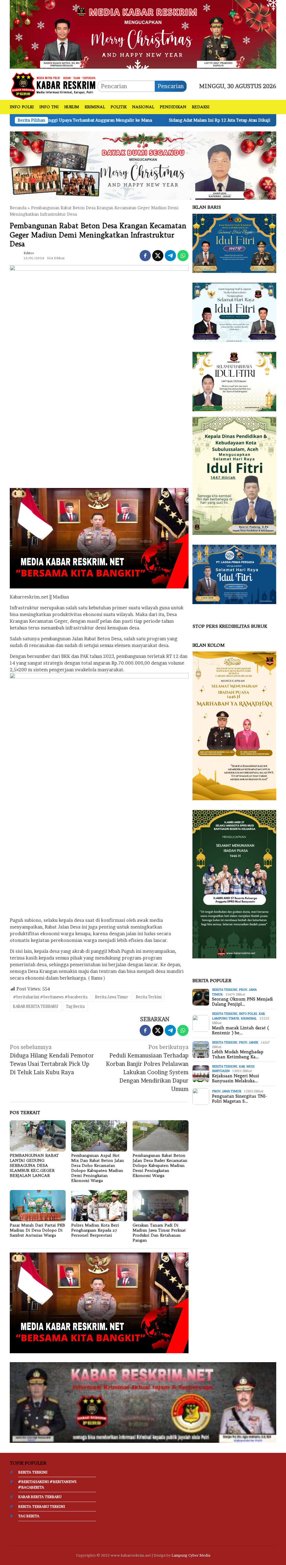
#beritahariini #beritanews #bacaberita (50, 996)
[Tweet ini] (157, 255)
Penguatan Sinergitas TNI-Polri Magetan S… (239, 1099)
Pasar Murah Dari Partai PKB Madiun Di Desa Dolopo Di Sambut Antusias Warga (37, 1230)
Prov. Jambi (248, 1042)
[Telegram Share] (170, 255)
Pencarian (171, 86)
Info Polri (248, 1014)
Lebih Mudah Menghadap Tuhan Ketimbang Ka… (237, 1054)
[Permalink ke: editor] (15, 255)
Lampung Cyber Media (190, 1555)
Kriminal (249, 1018)
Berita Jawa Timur (111, 996)
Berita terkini (224, 990)
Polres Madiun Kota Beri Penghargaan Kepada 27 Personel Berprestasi (95, 1230)
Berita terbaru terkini (41, 1506)
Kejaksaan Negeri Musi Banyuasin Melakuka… (235, 1078)
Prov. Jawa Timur (226, 1091)
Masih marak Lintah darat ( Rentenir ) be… (240, 1030)
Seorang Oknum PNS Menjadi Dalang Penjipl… (242, 1002)
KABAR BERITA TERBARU (35, 1006)
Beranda (18, 207)
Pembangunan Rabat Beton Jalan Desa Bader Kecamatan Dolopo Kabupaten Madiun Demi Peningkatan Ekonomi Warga (160, 1165)
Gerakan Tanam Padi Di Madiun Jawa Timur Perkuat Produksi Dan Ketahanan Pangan (159, 1233)
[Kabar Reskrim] (54, 85)
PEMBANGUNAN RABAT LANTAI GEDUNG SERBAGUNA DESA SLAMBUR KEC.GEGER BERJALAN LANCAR (34, 1165)
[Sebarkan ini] (145, 255)
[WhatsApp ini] (183, 255)
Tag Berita (75, 1006)
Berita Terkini (148, 996)
